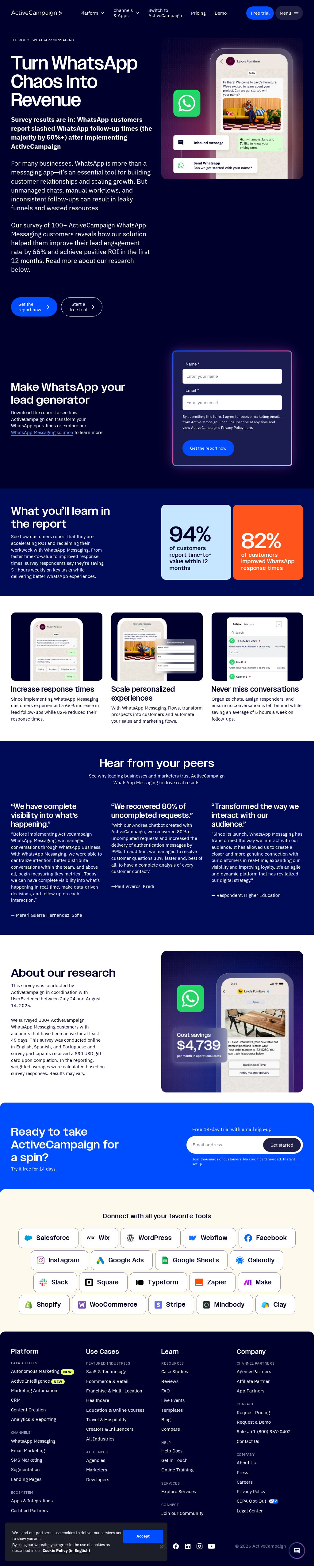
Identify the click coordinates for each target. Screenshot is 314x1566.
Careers (245, 1482)
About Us (246, 1462)
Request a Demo (254, 1422)
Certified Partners (29, 1510)
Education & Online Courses (115, 1410)
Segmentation (25, 1469)
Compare (170, 1429)
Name (193, 364)
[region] (86, 1542)
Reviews (169, 1381)
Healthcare (97, 1400)
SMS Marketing (26, 1460)
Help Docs (171, 1451)
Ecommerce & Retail (107, 1381)
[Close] (161, 1546)
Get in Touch (174, 1460)
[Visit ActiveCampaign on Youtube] (211, 1546)
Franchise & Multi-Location (114, 1391)
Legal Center (250, 1511)
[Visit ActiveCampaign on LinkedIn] (187, 1546)
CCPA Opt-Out (251, 1501)
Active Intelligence (30, 1381)
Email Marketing (28, 1450)
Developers (97, 1479)
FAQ (165, 1391)
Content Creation (28, 1409)
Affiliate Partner (253, 1381)
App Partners (250, 1391)
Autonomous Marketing (35, 1371)
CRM (16, 1400)
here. (248, 427)
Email (192, 390)
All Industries (100, 1438)
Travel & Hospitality (106, 1419)
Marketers (96, 1470)
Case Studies (174, 1371)
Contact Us (248, 1441)
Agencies (95, 1460)
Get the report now (208, 448)
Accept (143, 1536)
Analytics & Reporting (33, 1419)
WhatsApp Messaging (33, 1440)
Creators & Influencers (109, 1429)
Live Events (173, 1400)
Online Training (177, 1470)
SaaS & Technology (106, 1371)
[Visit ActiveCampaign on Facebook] (175, 1546)
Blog (165, 1419)
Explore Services (178, 1491)
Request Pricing (253, 1412)
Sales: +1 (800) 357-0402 (264, 1431)
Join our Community (182, 1513)
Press (242, 1472)
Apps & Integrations (32, 1500)
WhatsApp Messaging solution (42, 432)
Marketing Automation (34, 1390)
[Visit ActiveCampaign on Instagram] (199, 1546)
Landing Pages (26, 1479)
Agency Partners (254, 1371)
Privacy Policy (251, 1491)
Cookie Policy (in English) (66, 1550)
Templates (172, 1410)
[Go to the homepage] (36, 13)
